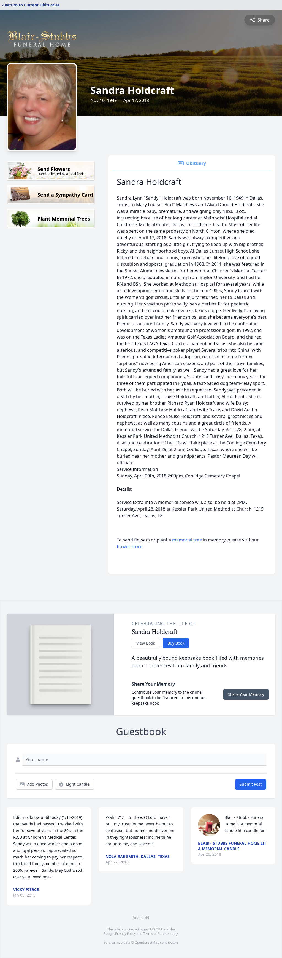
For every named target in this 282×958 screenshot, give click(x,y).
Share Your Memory (246, 694)
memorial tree (187, 540)
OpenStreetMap (147, 942)
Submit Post (251, 784)
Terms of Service (156, 933)
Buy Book (175, 643)
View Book (145, 643)
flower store (129, 546)
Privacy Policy (125, 933)
